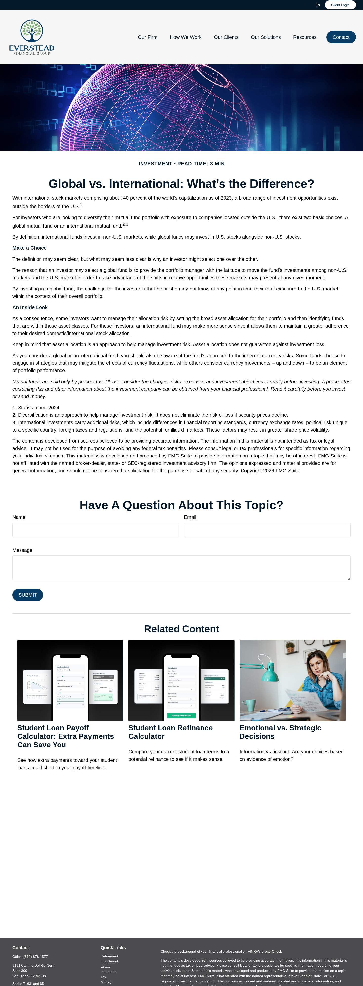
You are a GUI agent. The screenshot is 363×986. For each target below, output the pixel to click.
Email (190, 517)
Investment (109, 961)
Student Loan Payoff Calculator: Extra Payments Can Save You (65, 736)
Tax (103, 977)
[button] (147, 37)
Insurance (108, 972)
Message (22, 550)
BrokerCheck (272, 951)
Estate (106, 966)
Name (18, 517)
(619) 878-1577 (35, 957)
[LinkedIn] (318, 4)
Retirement (109, 956)
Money (106, 982)
